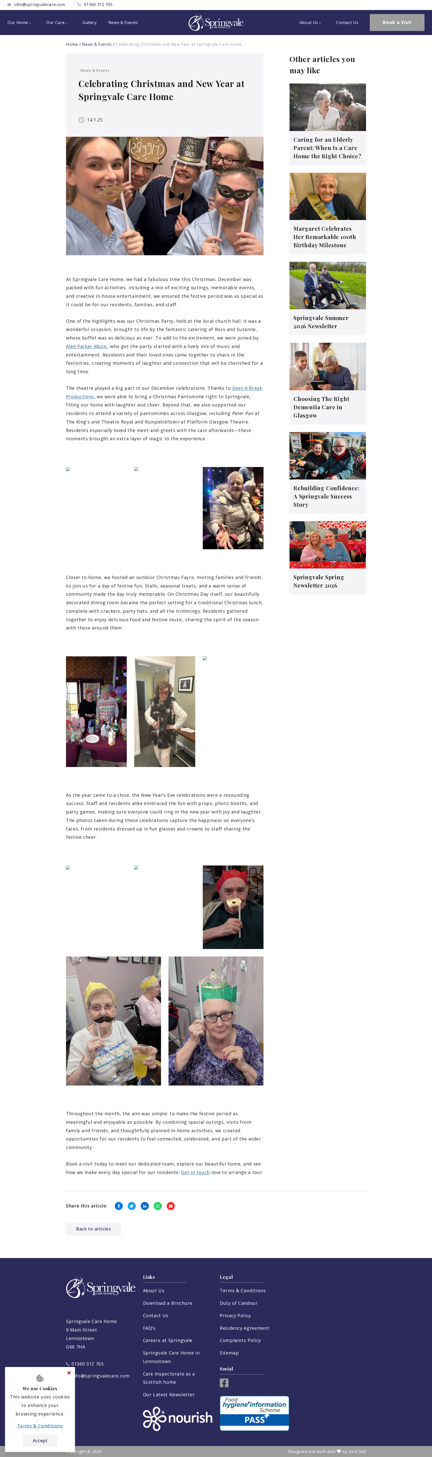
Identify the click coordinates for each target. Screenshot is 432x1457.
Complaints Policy (240, 1340)
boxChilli (357, 1451)
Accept (40, 1441)
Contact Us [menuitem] (347, 22)
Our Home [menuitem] (18, 22)
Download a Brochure (167, 1303)
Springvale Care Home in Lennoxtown (171, 1357)
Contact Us (155, 1315)
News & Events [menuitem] (123, 22)
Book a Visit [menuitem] (397, 22)
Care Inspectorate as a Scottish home (169, 1378)
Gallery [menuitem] (89, 22)
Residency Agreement (244, 1328)
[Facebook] (224, 1385)
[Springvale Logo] (216, 22)
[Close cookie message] (69, 1373)
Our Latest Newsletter (169, 1395)
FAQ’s (149, 1328)
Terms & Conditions (243, 1291)
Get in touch (195, 1172)
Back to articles (93, 1229)
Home (72, 44)
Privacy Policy (235, 1315)
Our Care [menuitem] (55, 22)
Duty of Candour (239, 1303)
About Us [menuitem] (309, 22)
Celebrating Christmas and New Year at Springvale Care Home (179, 44)
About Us (153, 1291)
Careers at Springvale (167, 1340)
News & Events (97, 44)
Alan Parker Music (86, 346)
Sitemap (229, 1353)
